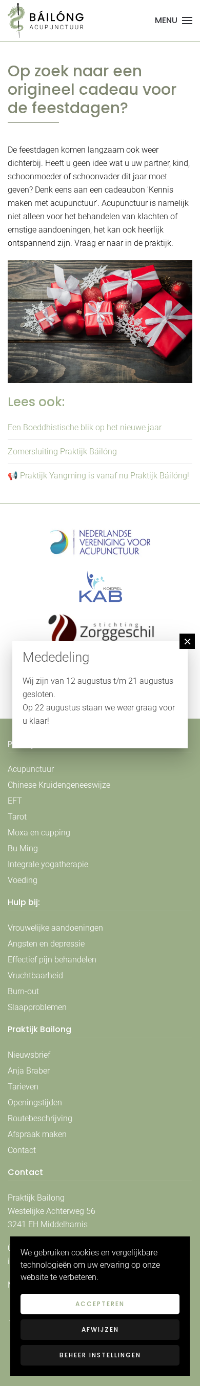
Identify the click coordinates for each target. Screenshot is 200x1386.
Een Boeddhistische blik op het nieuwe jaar (85, 427)
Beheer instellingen (100, 1355)
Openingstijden (35, 1102)
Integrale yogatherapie (48, 864)
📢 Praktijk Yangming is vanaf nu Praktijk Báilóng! (98, 475)
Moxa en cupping (39, 832)
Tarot (17, 817)
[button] (173, 20)
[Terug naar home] (46, 20)
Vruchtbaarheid (35, 975)
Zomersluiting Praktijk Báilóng (62, 451)
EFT (15, 801)
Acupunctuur (31, 769)
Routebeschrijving (40, 1118)
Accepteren (100, 1303)
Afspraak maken (37, 1134)
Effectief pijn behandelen (52, 959)
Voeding (22, 880)
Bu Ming (23, 848)
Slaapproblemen (37, 1007)
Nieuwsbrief (29, 1055)
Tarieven (23, 1086)
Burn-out (23, 991)
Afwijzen (100, 1329)
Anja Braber (29, 1071)
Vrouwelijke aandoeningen (55, 928)
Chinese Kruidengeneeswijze (59, 785)
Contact (22, 1150)
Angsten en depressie (46, 944)
